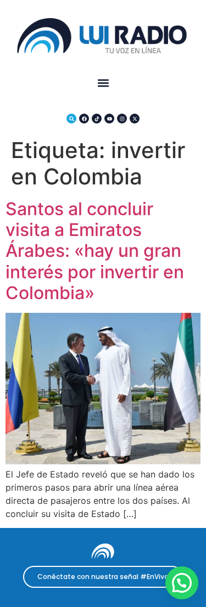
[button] (103, 83)
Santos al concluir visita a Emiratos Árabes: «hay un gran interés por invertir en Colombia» (94, 251)
